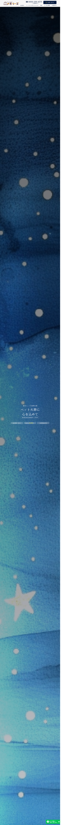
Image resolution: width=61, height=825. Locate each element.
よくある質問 (47, 5)
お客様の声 (54, 5)
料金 (41, 5)
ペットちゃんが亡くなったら (32, 5)
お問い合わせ (51, 2)
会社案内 (22, 5)
